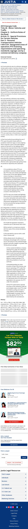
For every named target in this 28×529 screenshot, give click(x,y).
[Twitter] (19, 507)
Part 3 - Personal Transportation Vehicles (10, 12)
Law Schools (5, 484)
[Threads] (15, 507)
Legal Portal (14, 513)
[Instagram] (13, 507)
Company (14, 516)
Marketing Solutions (8, 498)
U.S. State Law (6, 491)
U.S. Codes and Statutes (15, 5)
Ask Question (14, 444)
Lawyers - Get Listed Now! (14, 462)
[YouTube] (9, 507)
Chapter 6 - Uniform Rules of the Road (9, 9)
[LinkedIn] (7, 507)
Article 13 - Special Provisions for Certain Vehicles (12, 10)
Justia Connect (14, 510)
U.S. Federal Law (7, 488)
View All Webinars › (14, 421)
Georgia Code (4, 6)
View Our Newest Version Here (10, 22)
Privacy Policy (14, 523)
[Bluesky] (17, 507)
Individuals (5, 478)
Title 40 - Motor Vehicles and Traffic (9, 8)
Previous (4, 62)
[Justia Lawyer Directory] (21, 507)
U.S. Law (6, 5)
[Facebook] (11, 507)
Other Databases (7, 495)
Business (4, 481)
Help (14, 518)
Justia (2, 5)
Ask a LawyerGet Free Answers (6, 437)
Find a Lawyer (5, 451)
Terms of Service (14, 521)
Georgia (6, 321)
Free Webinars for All (7, 389)
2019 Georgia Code (12, 6)
